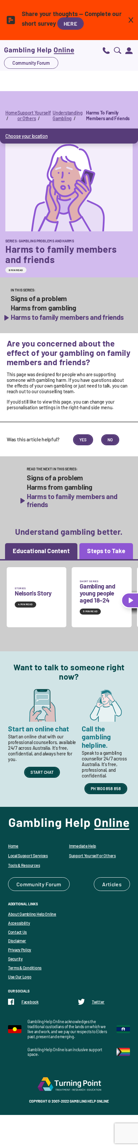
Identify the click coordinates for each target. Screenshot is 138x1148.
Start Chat (42, 772)
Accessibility (19, 923)
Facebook (30, 1001)
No (110, 439)
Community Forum (31, 63)
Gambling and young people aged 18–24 (97, 593)
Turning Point (69, 1084)
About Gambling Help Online (32, 914)
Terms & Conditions (25, 967)
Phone (106, 50)
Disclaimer (17, 940)
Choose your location (26, 136)
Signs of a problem (39, 298)
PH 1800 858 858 (106, 788)
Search (118, 50)
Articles (112, 884)
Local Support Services (28, 855)
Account (129, 50)
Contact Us (17, 932)
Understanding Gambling (67, 115)
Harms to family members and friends (67, 317)
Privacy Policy (19, 949)
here (70, 23)
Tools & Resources (24, 865)
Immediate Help (82, 846)
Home (11, 113)
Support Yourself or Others (34, 115)
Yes (83, 439)
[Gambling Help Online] (39, 50)
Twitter (98, 1001)
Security (15, 958)
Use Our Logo (19, 976)
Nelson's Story (33, 593)
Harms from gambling (43, 308)
